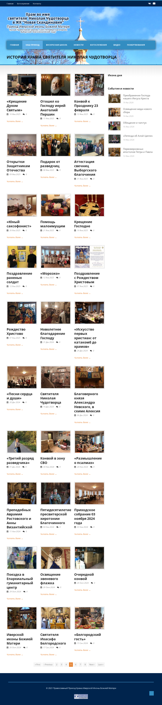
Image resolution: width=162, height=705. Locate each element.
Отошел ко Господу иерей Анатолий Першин (52, 108)
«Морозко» (50, 273)
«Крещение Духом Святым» (17, 105)
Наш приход (32, 45)
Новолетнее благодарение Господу (52, 333)
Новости (79, 45)
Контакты (37, 3)
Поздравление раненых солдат (19, 277)
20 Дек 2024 (14, 402)
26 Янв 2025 (14, 230)
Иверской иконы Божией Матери (20, 638)
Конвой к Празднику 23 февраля (86, 105)
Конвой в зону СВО (52, 460)
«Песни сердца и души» (19, 396)
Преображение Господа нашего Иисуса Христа (136, 97)
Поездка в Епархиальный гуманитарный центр (20, 581)
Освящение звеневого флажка (50, 578)
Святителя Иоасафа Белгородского (53, 638)
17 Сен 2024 (48, 647)
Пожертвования (136, 45)
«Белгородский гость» (87, 636)
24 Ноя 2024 (82, 467)
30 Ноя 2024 (48, 467)
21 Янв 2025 (48, 230)
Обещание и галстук (135, 122)
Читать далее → (15, 121)
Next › (92, 664)
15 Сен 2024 (82, 643)
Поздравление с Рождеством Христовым (87, 277)
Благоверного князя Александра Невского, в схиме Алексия (87, 402)
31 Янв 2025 (82, 178)
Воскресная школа (56, 45)
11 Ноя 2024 (14, 531)
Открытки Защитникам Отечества (18, 166)
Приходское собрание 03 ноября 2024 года (84, 516)
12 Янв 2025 (14, 286)
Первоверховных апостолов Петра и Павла (138, 150)
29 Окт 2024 (15, 591)
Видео (116, 45)
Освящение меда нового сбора (137, 110)
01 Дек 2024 (14, 467)
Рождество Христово (16, 331)
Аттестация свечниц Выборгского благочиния (85, 168)
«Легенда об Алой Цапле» (138, 135)
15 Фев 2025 (48, 118)
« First (37, 664)
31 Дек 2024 (48, 342)
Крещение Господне (83, 224)
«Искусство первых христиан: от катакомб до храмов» (85, 338)
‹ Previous (48, 664)
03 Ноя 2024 (82, 527)
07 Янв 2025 (82, 286)
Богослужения (23, 3)
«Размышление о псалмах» (88, 460)
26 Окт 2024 (49, 587)
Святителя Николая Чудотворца (50, 398)
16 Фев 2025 (14, 114)
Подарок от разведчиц (50, 163)
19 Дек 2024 (48, 406)
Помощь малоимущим (52, 224)
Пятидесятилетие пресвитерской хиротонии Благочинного (55, 516)
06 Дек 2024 (82, 415)
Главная (10, 3)
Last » (100, 664)
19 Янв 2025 (82, 230)
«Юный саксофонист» (19, 224)
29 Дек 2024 (82, 350)
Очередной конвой (84, 576)
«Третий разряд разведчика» (20, 460)
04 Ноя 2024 (48, 527)
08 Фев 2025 (48, 170)
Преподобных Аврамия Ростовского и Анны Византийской (19, 518)
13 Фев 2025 (82, 114)
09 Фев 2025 (14, 174)
